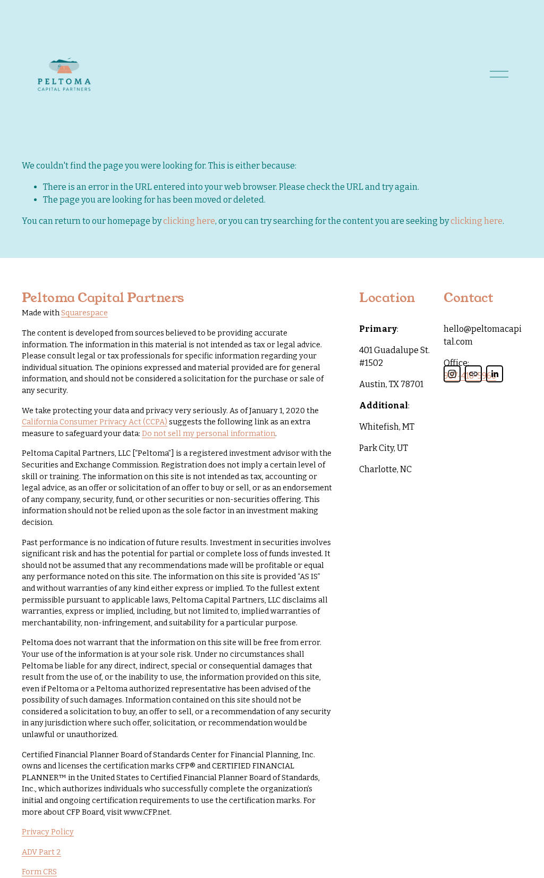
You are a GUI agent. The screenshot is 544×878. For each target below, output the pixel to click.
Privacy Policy (48, 832)
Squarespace (84, 312)
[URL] (473, 373)
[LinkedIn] (494, 373)
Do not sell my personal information (208, 433)
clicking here (189, 221)
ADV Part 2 (41, 852)
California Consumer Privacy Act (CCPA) (94, 422)
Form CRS (39, 871)
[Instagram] (452, 373)
